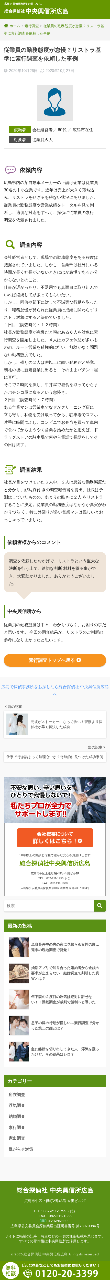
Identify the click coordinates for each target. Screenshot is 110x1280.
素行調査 (17, 1127)
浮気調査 (17, 1105)
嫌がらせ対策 (21, 1149)
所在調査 (17, 1094)
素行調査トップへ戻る (52, 660)
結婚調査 (17, 1116)
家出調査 (17, 1138)
